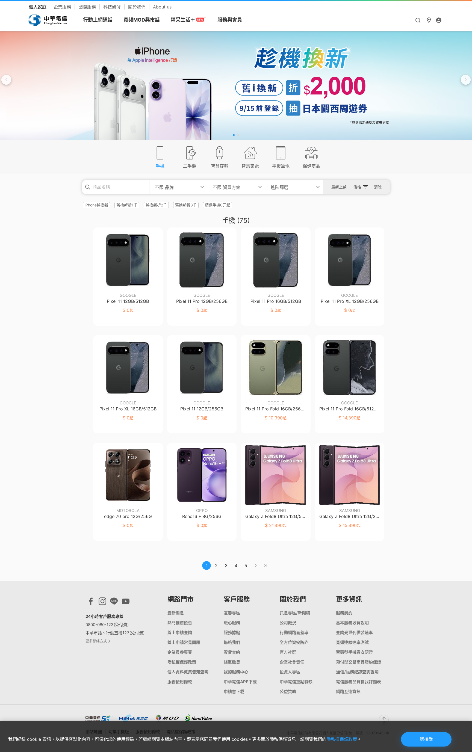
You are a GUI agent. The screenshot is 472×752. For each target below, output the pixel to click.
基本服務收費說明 (352, 622)
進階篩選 (279, 187)
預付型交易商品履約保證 (358, 662)
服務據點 (232, 632)
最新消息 (175, 612)
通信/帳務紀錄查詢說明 (357, 671)
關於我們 (137, 7)
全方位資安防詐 (294, 642)
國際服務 (87, 7)
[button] (233, 135)
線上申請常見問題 (183, 642)
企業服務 (63, 7)
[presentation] (6, 80)
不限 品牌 (164, 187)
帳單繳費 (232, 662)
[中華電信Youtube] (126, 602)
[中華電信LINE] (114, 602)
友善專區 (232, 612)
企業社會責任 (292, 662)
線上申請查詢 (179, 632)
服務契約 (344, 612)
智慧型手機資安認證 (354, 652)
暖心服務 (232, 622)
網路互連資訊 (348, 691)
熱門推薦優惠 (179, 622)
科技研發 (112, 7)
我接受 (426, 739)
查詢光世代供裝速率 (354, 632)
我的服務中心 (236, 671)
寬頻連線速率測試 (352, 642)
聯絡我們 (232, 642)
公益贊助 (288, 691)
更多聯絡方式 (96, 641)
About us (162, 7)
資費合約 (232, 652)
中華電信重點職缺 (296, 681)
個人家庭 (38, 7)
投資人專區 (290, 671)
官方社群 (288, 652)
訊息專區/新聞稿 (295, 612)
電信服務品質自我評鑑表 (358, 681)
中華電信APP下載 (240, 681)
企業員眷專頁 (179, 652)
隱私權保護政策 (181, 662)
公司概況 (288, 622)
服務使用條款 (179, 681)
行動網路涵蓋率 (294, 632)
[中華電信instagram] (102, 602)
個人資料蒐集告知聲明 (187, 671)
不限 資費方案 (226, 187)
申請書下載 (234, 691)
